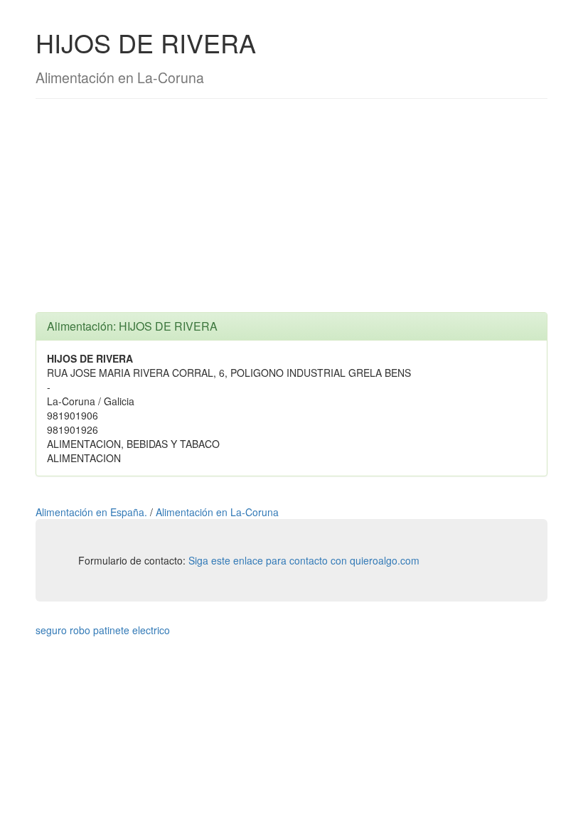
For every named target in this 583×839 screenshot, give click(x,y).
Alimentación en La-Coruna (217, 512)
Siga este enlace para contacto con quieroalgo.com (303, 560)
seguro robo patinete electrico (103, 630)
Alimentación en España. (93, 512)
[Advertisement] (291, 212)
